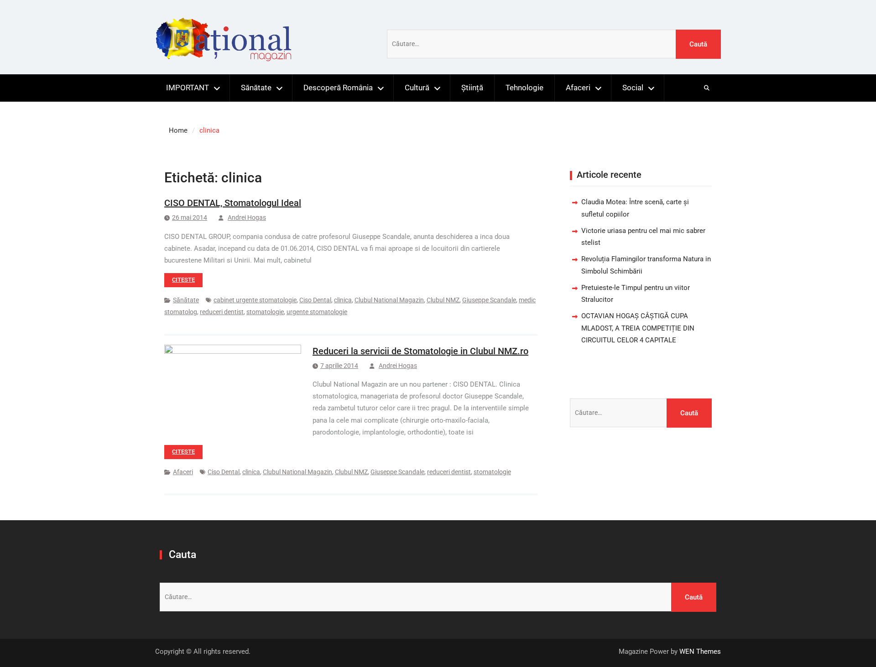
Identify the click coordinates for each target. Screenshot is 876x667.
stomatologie (265, 311)
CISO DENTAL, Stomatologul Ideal (232, 202)
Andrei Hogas (247, 217)
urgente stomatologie (317, 311)
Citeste (183, 279)
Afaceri (578, 87)
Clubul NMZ (443, 300)
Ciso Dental (315, 300)
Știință (472, 87)
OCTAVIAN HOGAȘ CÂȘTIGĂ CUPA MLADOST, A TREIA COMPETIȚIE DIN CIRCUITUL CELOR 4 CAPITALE (637, 328)
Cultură (417, 87)
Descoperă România (338, 87)
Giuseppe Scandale (489, 300)
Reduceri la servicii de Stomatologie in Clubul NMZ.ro (420, 351)
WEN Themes (700, 651)
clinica (343, 300)
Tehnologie (524, 87)
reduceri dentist (222, 311)
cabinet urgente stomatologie (255, 300)
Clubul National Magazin (389, 300)
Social (632, 87)
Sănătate (256, 87)
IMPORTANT (187, 87)
